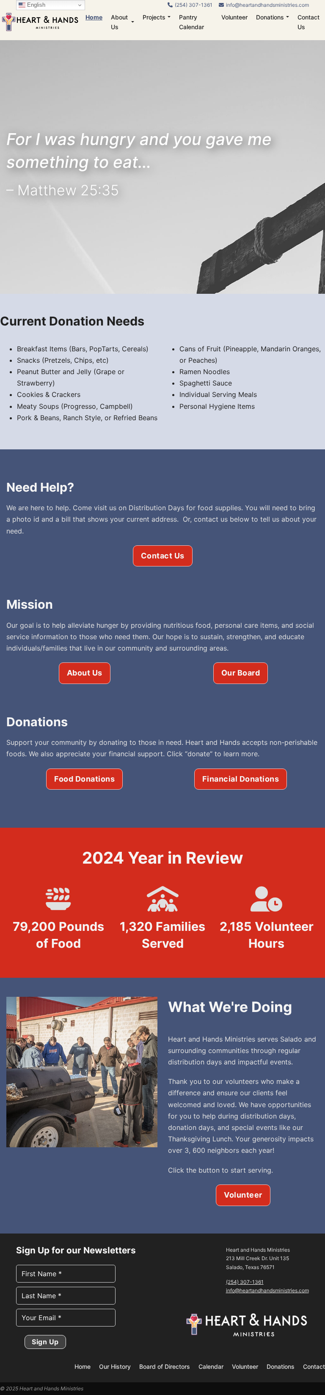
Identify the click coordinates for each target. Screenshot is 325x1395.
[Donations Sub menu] (287, 17)
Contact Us (308, 22)
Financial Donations (240, 778)
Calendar (210, 1366)
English (35, 5)
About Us (119, 22)
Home (93, 17)
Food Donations (84, 778)
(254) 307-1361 (245, 1282)
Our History (115, 1366)
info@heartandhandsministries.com (267, 1290)
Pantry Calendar (191, 22)
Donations (270, 17)
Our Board (240, 672)
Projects (154, 17)
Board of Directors (164, 1366)
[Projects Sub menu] (169, 17)
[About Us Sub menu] (132, 22)
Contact (314, 1366)
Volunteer (234, 17)
